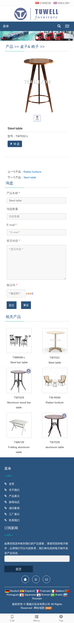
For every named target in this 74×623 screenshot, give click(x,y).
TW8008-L (19, 357)
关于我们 (14, 489)
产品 (9, 46)
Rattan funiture (32, 171)
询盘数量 (12, 209)
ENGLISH (63, 3)
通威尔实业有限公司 (38, 604)
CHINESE (45, 3)
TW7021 (55, 357)
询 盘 (16, 143)
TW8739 (19, 442)
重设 (26, 305)
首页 (11, 483)
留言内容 (13, 240)
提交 (11, 305)
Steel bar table (19, 362)
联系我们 (14, 520)
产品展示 (14, 495)
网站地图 (39, 607)
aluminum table (55, 447)
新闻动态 (14, 502)
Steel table (30, 177)
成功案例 (14, 508)
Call (12, 620)
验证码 (12, 285)
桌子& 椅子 (29, 46)
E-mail (12, 224)
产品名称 (13, 193)
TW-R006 (55, 397)
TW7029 (19, 397)
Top (61, 620)
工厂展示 (14, 514)
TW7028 (55, 442)
